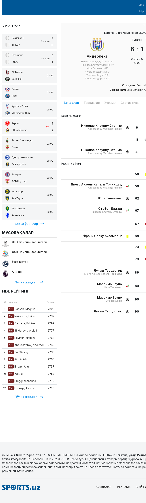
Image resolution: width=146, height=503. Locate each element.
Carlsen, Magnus (22, 309)
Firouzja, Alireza (21, 388)
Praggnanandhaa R (23, 381)
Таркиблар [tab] (92, 103)
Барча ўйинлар (26, 224)
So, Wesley (19, 352)
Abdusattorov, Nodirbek (26, 345)
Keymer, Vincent (22, 337)
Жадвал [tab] (110, 103)
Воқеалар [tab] (71, 103)
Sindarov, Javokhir (23, 330)
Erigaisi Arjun (19, 366)
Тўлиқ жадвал (26, 282)
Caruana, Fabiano (22, 323)
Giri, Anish (18, 359)
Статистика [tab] (130, 103)
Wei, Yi (16, 373)
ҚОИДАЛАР (103, 486)
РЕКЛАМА (123, 486)
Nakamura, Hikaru (22, 316)
